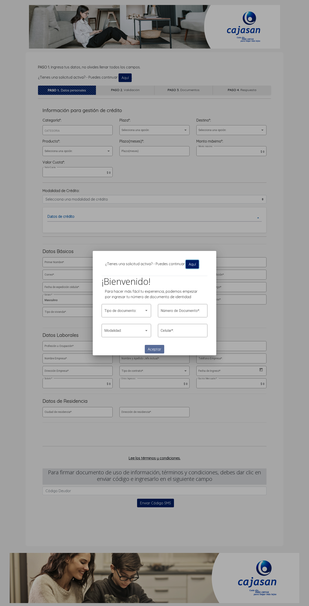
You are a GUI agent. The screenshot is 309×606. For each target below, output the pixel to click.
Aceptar (154, 349)
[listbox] (126, 312)
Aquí (192, 264)
